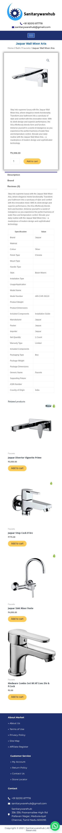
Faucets (26, 48)
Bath (18, 48)
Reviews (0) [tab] (13, 186)
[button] (48, 60)
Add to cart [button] (17, 468)
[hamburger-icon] (31, 35)
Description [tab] (13, 174)
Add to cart (32, 161)
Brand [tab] (10, 180)
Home (11, 48)
